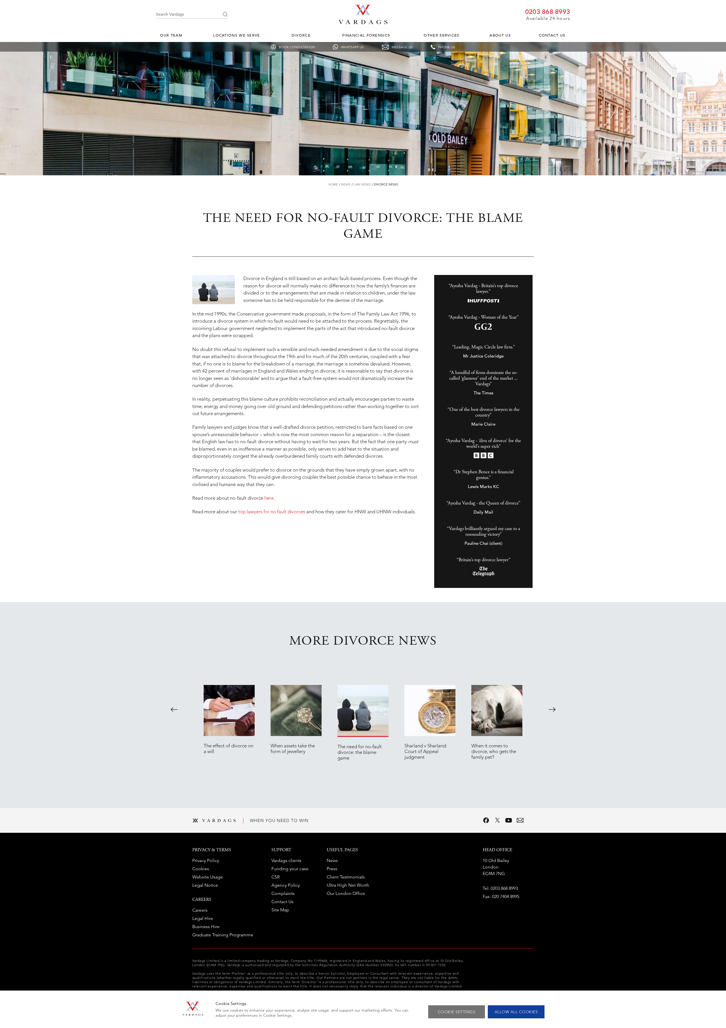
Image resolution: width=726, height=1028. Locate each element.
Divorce (301, 35)
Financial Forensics (366, 35)
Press (332, 868)
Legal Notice (205, 885)
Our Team (171, 35)
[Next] (552, 709)
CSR (275, 877)
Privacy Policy (205, 860)
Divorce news (386, 184)
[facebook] (486, 820)
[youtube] (508, 820)
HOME (333, 184)
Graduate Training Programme (222, 934)
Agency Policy (285, 885)
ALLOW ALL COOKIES (516, 1011)
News (346, 184)
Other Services (441, 35)
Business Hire (206, 926)
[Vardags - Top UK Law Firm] (363, 22)
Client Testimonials (346, 877)
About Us (499, 35)
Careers (200, 910)
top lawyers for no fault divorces (271, 511)
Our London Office (346, 893)
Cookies (200, 868)
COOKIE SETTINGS (457, 1011)
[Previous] (174, 709)
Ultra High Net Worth (348, 885)
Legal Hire (202, 918)
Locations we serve (236, 35)
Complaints (283, 893)
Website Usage (207, 877)
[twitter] (497, 820)
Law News (362, 184)
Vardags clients (286, 860)
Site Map (280, 910)
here (269, 498)
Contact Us (552, 35)
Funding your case (290, 868)
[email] (520, 820)
